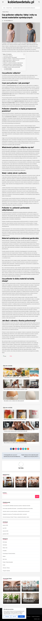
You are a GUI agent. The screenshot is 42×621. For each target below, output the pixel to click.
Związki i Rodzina (6, 570)
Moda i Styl (5, 547)
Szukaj (5, 492)
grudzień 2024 (6, 533)
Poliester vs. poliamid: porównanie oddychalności (13, 62)
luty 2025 (4, 528)
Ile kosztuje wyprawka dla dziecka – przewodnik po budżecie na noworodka (18, 508)
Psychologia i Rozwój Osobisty (9, 553)
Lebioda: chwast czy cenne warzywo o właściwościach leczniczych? (16, 511)
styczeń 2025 (5, 531)
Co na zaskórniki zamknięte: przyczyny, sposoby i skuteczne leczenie (16, 505)
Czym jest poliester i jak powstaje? (10, 57)
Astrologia (5, 542)
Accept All (21, 616)
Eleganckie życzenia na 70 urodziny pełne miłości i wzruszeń (15, 514)
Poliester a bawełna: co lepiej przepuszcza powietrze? (14, 58)
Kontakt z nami (37, 618)
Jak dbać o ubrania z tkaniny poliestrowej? (11, 67)
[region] (14, 613)
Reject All (14, 616)
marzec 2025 (5, 525)
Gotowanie (5, 544)
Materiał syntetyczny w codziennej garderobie (12, 64)
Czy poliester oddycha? (8, 55)
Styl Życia (5, 559)
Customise (7, 616)
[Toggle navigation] (3, 2)
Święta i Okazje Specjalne (8, 562)
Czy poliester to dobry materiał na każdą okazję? (12, 65)
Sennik (4, 556)
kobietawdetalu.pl (21, 2)
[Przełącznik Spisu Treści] (23, 54)
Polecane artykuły (8, 68)
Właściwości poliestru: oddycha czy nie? (11, 60)
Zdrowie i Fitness (5, 11)
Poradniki (5, 550)
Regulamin (28, 616)
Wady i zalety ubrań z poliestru (9, 61)
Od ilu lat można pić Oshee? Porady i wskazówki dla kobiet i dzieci (16, 517)
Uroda (4, 564)
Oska (6, 20)
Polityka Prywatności (36, 616)
